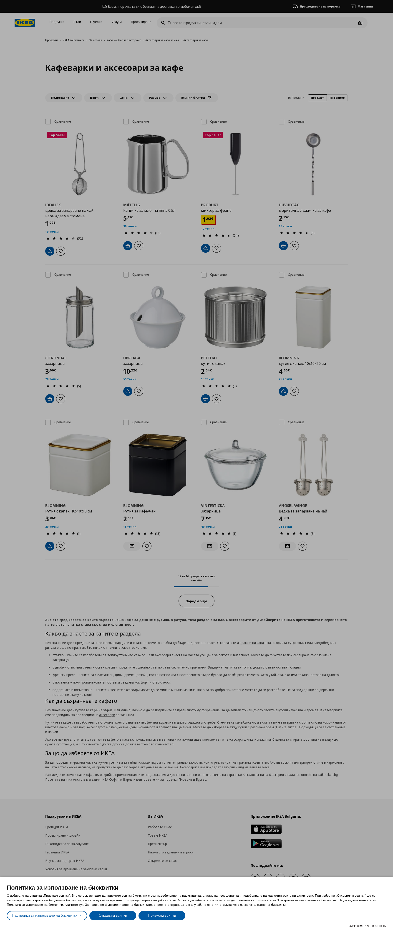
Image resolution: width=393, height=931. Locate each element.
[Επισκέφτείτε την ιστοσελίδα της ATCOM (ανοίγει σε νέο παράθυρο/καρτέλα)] (367, 926)
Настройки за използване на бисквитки (45, 915)
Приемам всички (162, 915)
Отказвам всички (113, 915)
